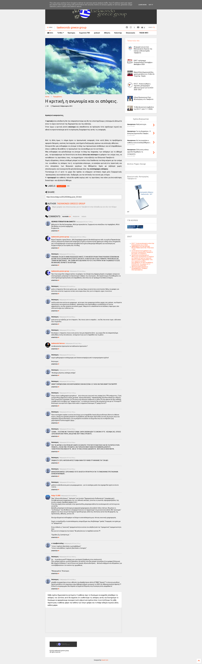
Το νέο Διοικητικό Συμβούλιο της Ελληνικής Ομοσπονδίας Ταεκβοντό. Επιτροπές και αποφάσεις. (142, 252)
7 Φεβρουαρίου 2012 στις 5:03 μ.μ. (67, 457)
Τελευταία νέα (133, 41)
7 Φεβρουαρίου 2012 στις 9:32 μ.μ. (67, 482)
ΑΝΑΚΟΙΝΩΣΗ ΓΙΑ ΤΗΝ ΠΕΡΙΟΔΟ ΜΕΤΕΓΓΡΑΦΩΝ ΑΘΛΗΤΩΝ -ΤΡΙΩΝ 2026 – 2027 (143, 248)
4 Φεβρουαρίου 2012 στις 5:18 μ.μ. (73, 343)
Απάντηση (54, 231)
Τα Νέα (59, 33)
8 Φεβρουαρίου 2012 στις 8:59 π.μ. (69, 495)
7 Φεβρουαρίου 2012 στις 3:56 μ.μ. (67, 442)
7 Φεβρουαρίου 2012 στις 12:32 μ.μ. (67, 393)
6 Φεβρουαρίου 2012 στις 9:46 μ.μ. (67, 381)
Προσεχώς (71, 33)
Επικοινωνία (130, 33)
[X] (134, 27)
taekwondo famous (58, 343)
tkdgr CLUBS (55, 495)
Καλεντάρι (118, 33)
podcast (97, 33)
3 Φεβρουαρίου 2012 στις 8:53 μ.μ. (67, 299)
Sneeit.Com (104, 660)
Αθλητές (107, 33)
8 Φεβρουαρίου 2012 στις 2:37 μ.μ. (72, 543)
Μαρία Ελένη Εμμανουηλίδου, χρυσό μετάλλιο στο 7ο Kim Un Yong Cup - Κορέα (144, 74)
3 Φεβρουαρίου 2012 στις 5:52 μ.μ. (67, 254)
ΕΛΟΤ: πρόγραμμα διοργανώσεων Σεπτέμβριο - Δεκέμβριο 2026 (143, 62)
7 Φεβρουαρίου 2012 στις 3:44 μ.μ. (67, 429)
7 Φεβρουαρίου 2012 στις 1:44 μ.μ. (67, 412)
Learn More (142, 4)
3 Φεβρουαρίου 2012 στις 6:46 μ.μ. (77, 271)
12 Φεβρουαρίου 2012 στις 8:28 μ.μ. (67, 579)
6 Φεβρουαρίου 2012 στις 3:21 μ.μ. (67, 355)
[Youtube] (138, 27)
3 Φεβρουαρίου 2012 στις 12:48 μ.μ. (77, 237)
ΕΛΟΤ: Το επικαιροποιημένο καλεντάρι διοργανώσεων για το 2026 (143, 244)
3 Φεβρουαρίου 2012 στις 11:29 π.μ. (84, 221)
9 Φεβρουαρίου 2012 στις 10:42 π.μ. (67, 556)
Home (47, 96)
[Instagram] (131, 27)
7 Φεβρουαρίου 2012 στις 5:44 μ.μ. (67, 469)
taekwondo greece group (71, 27)
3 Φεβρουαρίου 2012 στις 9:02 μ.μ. (67, 317)
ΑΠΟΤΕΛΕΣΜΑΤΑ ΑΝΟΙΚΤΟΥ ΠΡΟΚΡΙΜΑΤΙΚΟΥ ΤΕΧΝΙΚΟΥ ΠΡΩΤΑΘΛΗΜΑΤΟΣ (140, 268)
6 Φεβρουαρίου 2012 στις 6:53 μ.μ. (67, 370)
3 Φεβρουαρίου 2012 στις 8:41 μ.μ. (67, 286)
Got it (151, 4)
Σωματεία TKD (84, 33)
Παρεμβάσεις (57, 96)
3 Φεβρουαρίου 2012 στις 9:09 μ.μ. (67, 330)
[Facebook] (127, 27)
